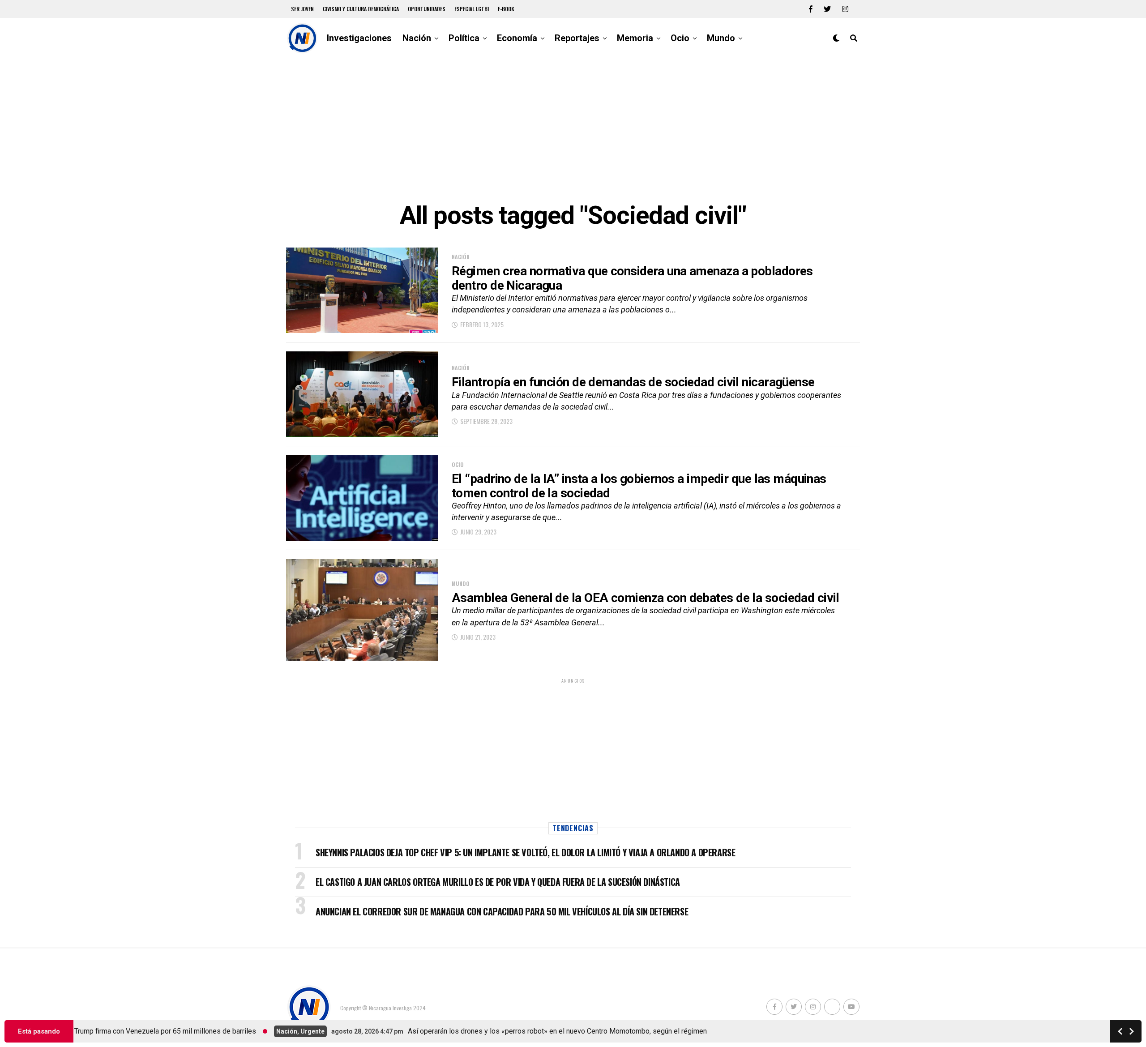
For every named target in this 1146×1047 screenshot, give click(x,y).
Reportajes (577, 38)
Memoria (635, 38)
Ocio (680, 38)
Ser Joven (302, 9)
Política (464, 38)
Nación (416, 38)
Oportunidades (426, 9)
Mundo (721, 38)
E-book (506, 9)
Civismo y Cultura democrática (361, 9)
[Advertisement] (573, 129)
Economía (517, 38)
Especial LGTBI (471, 9)
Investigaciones (359, 38)
